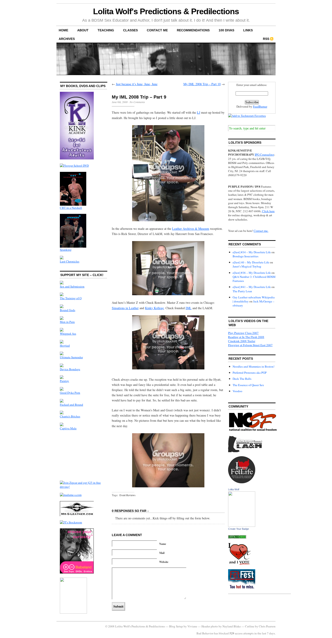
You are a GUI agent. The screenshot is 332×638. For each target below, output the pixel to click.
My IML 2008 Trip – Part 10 (202, 84)
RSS (266, 39)
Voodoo (237, 391)
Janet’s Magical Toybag (247, 266)
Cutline (249, 626)
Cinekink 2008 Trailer (241, 341)
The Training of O (71, 298)
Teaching (106, 30)
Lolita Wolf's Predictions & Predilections (166, 11)
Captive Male (68, 428)
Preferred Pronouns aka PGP (250, 373)
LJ (198, 112)
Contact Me (157, 30)
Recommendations (193, 30)
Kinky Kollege (154, 308)
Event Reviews (127, 495)
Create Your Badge (238, 528)
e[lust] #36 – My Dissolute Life (252, 273)
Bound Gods (67, 310)
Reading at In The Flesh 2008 (246, 337)
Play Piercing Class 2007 (243, 333)
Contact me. (261, 231)
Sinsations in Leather (125, 308)
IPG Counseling (264, 154)
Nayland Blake (231, 626)
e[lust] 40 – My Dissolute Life (251, 262)
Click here (268, 211)
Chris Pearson (267, 626)
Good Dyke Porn (70, 393)
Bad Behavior (204, 633)
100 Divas (226, 30)
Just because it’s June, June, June (136, 84)
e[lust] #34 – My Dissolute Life (252, 252)
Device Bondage (70, 369)
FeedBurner (260, 106)
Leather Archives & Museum (190, 228)
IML (189, 308)
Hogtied (65, 345)
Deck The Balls (242, 379)
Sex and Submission (72, 286)
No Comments (137, 102)
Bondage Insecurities (245, 256)
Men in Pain (67, 322)
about (83, 30)
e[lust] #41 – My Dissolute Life (252, 287)
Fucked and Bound (71, 405)
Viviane (192, 626)
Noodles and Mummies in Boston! (253, 366)
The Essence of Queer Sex (248, 385)
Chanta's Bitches (70, 416)
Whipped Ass (68, 334)
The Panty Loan (242, 291)
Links (248, 30)
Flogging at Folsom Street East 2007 (250, 345)
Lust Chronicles (69, 261)
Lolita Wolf (233, 489)
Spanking (66, 250)
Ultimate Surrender (71, 357)
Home (63, 30)
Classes (130, 30)
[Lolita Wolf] (241, 526)
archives (67, 39)
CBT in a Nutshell (71, 208)
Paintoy (64, 381)
